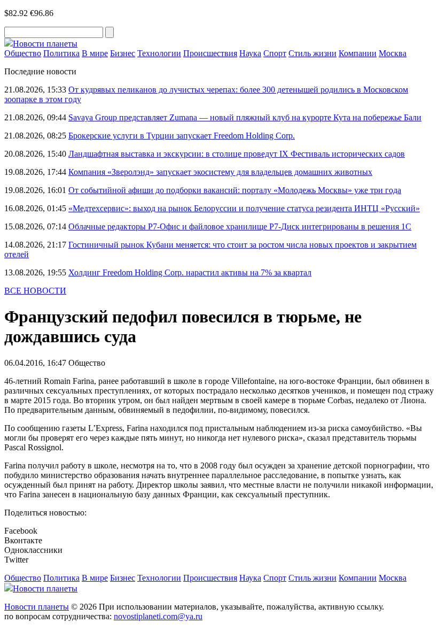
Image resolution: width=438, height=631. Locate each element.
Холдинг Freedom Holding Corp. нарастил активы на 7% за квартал (189, 272)
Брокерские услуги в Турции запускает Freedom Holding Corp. (181, 135)
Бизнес (122, 53)
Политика (61, 53)
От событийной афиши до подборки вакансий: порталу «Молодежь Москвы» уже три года (234, 190)
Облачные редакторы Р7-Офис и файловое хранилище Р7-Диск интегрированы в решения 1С (239, 226)
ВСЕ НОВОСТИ (35, 290)
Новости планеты (36, 606)
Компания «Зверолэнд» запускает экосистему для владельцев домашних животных (220, 171)
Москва (392, 53)
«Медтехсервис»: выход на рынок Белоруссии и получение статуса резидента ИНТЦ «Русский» (244, 208)
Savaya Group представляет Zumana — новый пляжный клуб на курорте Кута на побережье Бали (244, 117)
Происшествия (210, 53)
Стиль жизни (312, 53)
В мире (95, 53)
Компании (358, 53)
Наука (250, 53)
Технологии (159, 53)
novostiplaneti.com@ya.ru (158, 616)
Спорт (274, 53)
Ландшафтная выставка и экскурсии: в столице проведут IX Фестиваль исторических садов (236, 153)
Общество (22, 53)
